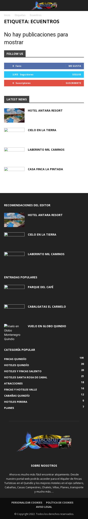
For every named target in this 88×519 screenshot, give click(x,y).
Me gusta (75, 65)
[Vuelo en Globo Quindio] (14, 332)
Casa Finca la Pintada (45, 169)
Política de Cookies (59, 502)
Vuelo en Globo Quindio (47, 326)
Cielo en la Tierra (42, 130)
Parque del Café (40, 287)
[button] (7, 5)
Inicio (7, 15)
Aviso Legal (44, 507)
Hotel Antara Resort (45, 110)
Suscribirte (73, 82)
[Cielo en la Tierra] (14, 135)
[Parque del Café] (14, 292)
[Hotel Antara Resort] (14, 115)
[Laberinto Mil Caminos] (14, 154)
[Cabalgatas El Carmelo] (14, 311)
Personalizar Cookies (26, 502)
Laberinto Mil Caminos (46, 149)
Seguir (76, 74)
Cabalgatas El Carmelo (47, 306)
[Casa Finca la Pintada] (14, 174)
